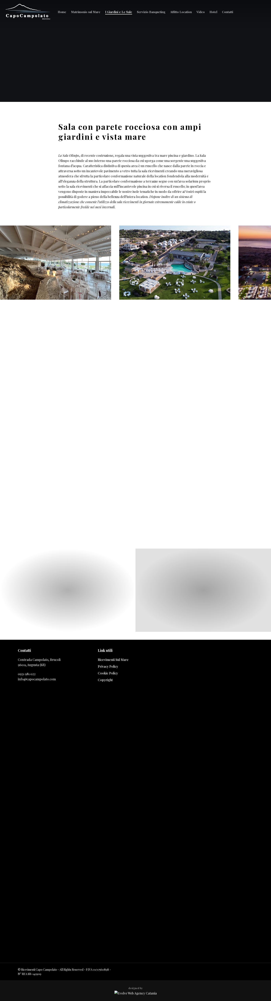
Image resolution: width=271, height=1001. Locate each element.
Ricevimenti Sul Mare (113, 660)
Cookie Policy (108, 673)
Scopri (67, 610)
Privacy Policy (108, 666)
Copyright (105, 680)
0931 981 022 (27, 674)
